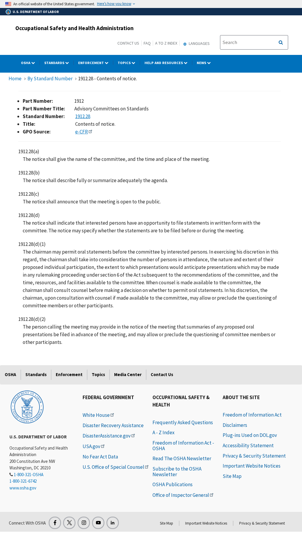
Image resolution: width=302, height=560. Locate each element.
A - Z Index (163, 432)
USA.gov (91, 446)
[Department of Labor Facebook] (55, 523)
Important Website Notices (251, 466)
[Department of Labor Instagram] (84, 523)
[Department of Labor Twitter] (69, 523)
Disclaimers (235, 425)
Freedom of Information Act (252, 415)
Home (15, 78)
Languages (199, 43)
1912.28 (82, 116)
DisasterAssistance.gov (107, 435)
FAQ (147, 43)
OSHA (26, 63)
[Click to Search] (281, 42)
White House (96, 415)
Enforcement (91, 63)
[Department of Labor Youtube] (98, 523)
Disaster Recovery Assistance (113, 425)
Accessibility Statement (248, 445)
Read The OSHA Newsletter (181, 458)
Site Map (232, 476)
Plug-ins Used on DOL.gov (250, 435)
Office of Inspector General (180, 495)
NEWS (202, 63)
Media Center (128, 374)
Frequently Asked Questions (182, 422)
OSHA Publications (172, 484)
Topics (125, 63)
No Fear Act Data (100, 456)
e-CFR (81, 131)
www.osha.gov (22, 488)
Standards (54, 63)
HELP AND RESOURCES (164, 63)
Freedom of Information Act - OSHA (183, 446)
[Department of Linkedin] (112, 523)
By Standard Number (50, 78)
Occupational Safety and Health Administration (74, 28)
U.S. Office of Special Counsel (113, 467)
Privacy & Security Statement (254, 456)
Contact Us (128, 43)
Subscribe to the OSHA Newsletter (176, 472)
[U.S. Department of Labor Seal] (27, 406)
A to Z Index (166, 43)
